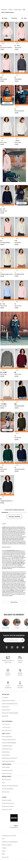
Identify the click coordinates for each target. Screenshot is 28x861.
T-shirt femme (6, 724)
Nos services (5, 791)
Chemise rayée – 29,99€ (8, 339)
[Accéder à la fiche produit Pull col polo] (7, 127)
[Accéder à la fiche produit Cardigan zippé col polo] (7, 258)
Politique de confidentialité (9, 841)
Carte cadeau (6, 767)
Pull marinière (18, 79)
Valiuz (4, 851)
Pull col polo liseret (19, 469)
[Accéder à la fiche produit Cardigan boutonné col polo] (7, 485)
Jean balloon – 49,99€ (8, 341)
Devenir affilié (6, 709)
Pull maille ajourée (19, 274)
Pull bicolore (18, 242)
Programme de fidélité (8, 700)
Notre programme (7, 736)
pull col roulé (8, 557)
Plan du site (5, 857)
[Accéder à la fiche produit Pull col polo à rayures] (7, 32)
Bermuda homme (7, 730)
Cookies (4, 848)
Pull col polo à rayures (6, 47)
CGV (3, 838)
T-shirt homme (6, 727)
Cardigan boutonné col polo (7, 500)
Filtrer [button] (5, 18)
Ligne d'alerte (6, 755)
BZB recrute (5, 706)
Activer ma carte (7, 773)
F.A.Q (3, 782)
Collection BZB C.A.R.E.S (9, 739)
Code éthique (6, 752)
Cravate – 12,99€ (6, 343)
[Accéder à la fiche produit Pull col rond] (7, 63)
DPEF (3, 854)
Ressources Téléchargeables (10, 713)
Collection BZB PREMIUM (9, 742)
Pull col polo (3, 142)
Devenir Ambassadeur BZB (9, 703)
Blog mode (5, 716)
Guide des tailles (6, 800)
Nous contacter (6, 779)
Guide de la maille (7, 809)
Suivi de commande (7, 788)
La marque (5, 697)
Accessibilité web (7, 749)
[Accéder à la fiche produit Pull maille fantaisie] (7, 227)
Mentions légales (7, 844)
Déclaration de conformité (9, 758)
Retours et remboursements (10, 785)
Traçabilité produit (7, 745)
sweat (3, 564)
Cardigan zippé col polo (6, 274)
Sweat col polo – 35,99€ (13, 177)
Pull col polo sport (19, 110)
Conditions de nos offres (9, 835)
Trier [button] (25, 18)
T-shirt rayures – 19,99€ (13, 180)
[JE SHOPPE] (7, 95)
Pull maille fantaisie (5, 242)
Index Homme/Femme (8, 761)
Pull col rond (18, 47)
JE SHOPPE (7, 103)
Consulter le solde (7, 770)
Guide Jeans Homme (8, 803)
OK (22, 640)
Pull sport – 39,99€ (7, 337)
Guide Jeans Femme (8, 806)
